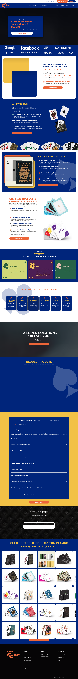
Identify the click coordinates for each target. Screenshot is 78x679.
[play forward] (71, 48)
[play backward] (6, 48)
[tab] (14, 424)
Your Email (38, 521)
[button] (72, 1)
